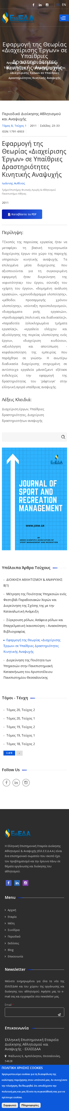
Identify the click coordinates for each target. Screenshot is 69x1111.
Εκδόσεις (13, 943)
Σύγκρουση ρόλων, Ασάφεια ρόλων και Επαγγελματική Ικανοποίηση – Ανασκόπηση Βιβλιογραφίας (35, 626)
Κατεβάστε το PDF (24, 214)
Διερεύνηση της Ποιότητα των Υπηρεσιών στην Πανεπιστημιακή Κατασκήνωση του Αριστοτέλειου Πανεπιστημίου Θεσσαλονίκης (28, 669)
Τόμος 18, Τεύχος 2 (20, 744)
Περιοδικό (28, 62)
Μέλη (11, 923)
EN (64, 5)
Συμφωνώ (9, 1105)
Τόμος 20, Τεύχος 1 (20, 718)
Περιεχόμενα (49, 62)
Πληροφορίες (30, 1105)
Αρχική (11, 62)
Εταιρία (12, 917)
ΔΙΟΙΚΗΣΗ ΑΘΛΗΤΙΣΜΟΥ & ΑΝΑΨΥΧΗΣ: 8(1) (33, 583)
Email (9, 1005)
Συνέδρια (14, 930)
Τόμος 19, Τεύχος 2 (20, 727)
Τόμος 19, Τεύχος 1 (20, 735)
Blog (10, 950)
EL (58, 5)
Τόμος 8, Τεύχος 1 (16, 67)
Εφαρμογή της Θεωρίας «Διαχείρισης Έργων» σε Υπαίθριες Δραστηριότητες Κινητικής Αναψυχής (32, 646)
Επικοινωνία (15, 956)
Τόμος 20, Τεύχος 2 (20, 710)
